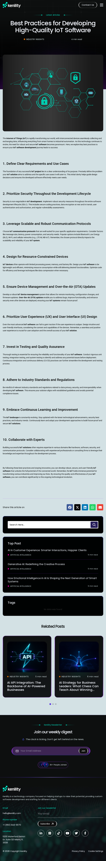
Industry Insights (35, 39)
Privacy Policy (78, 851)
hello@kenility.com (12, 813)
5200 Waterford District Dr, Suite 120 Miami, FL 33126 (14, 839)
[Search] (94, 525)
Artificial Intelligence (20, 555)
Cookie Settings (95, 851)
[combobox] (48, 525)
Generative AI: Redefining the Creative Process (36, 564)
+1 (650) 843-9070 (12, 825)
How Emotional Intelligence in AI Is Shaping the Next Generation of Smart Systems (52, 579)
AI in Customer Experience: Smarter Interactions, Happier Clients (47, 550)
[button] (70, 507)
